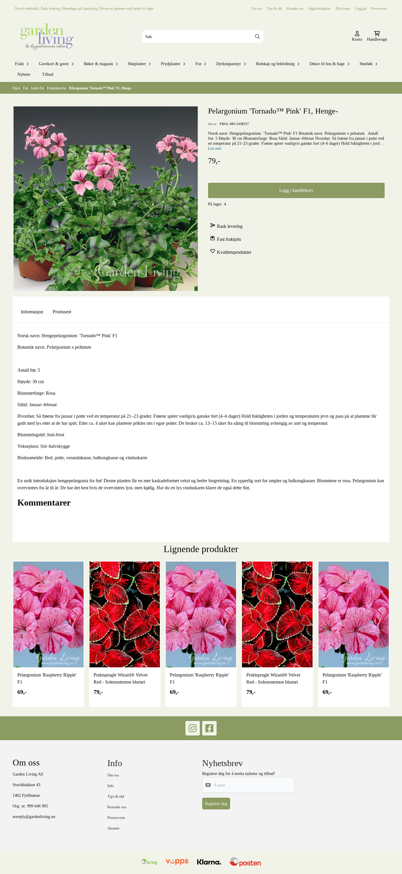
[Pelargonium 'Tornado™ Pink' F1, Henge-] (106, 198)
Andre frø (37, 88)
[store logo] (45, 36)
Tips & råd (274, 8)
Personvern (379, 8)
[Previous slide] (22, 636)
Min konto (342, 8)
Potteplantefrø (57, 88)
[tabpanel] (48, 634)
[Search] (257, 36)
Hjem (17, 88)
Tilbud (47, 74)
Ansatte (113, 828)
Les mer (215, 148)
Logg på (360, 8)
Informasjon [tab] (32, 312)
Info (110, 786)
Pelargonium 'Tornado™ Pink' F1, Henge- (100, 88)
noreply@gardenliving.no (34, 816)
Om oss (256, 8)
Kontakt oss (295, 8)
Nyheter (24, 74)
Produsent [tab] (62, 312)
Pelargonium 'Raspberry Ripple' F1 (47, 678)
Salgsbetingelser (319, 8)
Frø (26, 88)
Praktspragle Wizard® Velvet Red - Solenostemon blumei (120, 678)
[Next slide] (380, 636)
